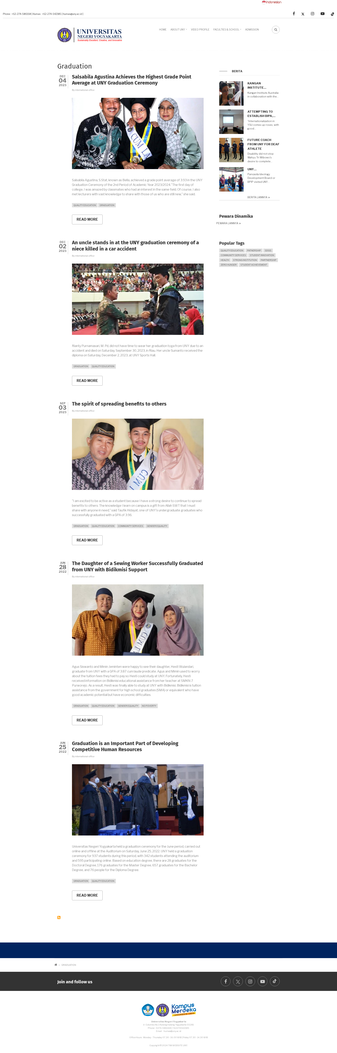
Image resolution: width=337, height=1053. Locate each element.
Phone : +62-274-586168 (17, 14)
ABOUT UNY (179, 31)
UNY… (251, 169)
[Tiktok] (332, 14)
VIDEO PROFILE (200, 29)
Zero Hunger (229, 264)
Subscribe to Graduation (58, 917)
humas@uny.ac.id (72, 14)
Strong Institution (245, 260)
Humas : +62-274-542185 (47, 14)
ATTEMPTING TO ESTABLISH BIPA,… (261, 114)
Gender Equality (157, 526)
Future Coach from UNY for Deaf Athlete (263, 144)
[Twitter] (302, 14)
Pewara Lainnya (227, 223)
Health (225, 260)
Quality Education (85, 205)
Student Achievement (253, 264)
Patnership (254, 250)
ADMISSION (252, 29)
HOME (163, 29)
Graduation (107, 205)
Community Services (130, 526)
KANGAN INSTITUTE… (256, 86)
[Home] (91, 34)
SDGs (268, 250)
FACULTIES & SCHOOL (227, 31)
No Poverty (149, 705)
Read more (90, 220)
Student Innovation (262, 255)
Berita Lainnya (257, 197)
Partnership (268, 260)
